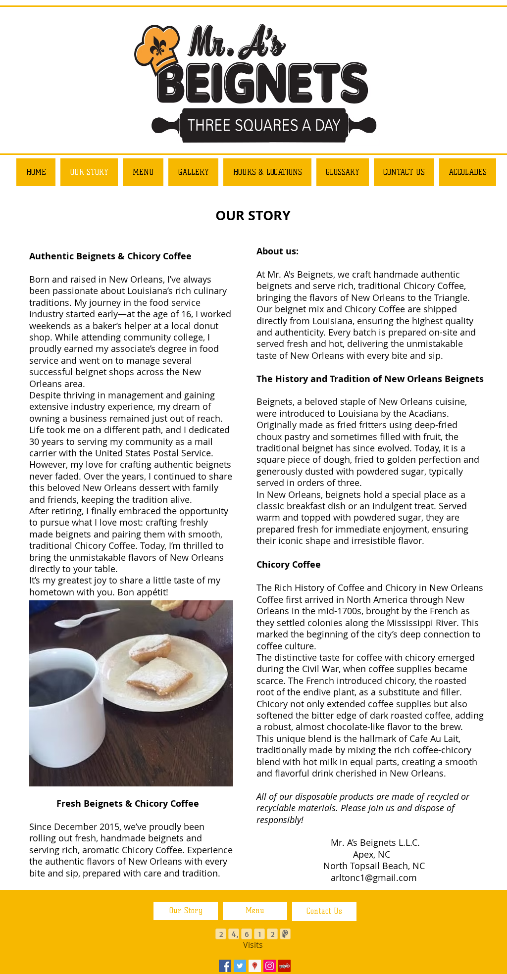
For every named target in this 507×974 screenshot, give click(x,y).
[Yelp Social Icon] (284, 966)
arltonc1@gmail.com (374, 877)
